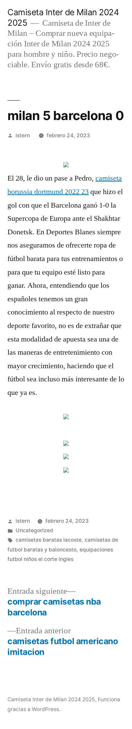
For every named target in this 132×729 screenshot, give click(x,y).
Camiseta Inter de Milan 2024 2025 (51, 699)
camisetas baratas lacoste (49, 540)
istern (23, 135)
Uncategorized (34, 530)
